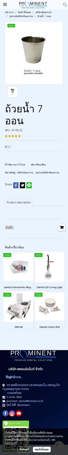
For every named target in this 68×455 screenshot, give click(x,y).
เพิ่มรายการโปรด (16, 164)
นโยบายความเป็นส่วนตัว (38, 439)
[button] (64, 4)
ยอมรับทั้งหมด (42, 449)
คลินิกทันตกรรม (25, 172)
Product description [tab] (19, 202)
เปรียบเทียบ (40, 164)
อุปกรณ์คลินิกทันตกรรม (47, 172)
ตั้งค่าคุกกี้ (24, 449)
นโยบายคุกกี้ (11, 443)
